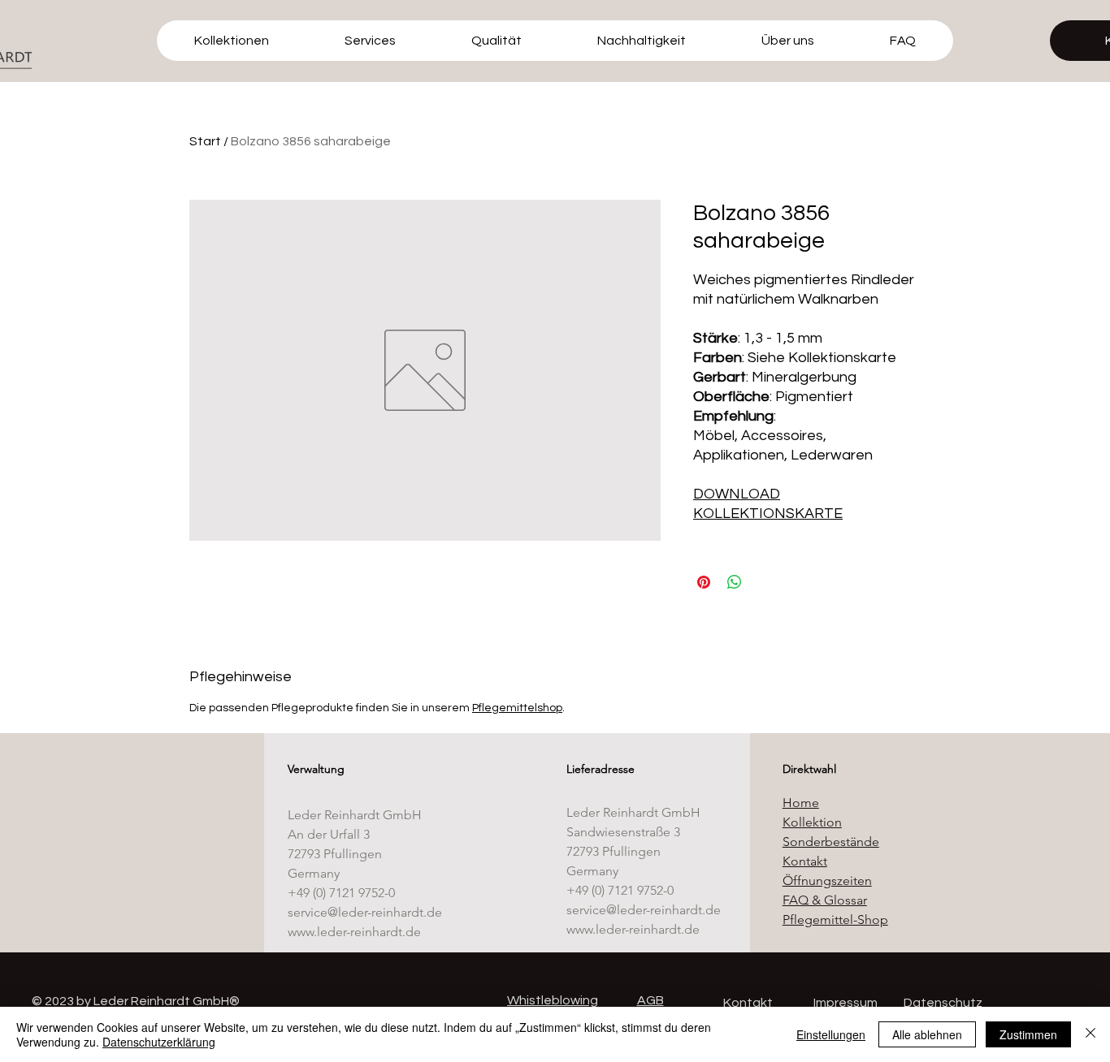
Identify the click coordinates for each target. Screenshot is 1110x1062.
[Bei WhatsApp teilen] (734, 582)
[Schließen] (1090, 1034)
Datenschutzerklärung (158, 1042)
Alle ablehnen (927, 1034)
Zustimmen (1028, 1034)
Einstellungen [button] (830, 1034)
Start (205, 141)
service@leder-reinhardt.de (365, 912)
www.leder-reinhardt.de (354, 931)
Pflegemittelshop (517, 708)
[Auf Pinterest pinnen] (703, 582)
